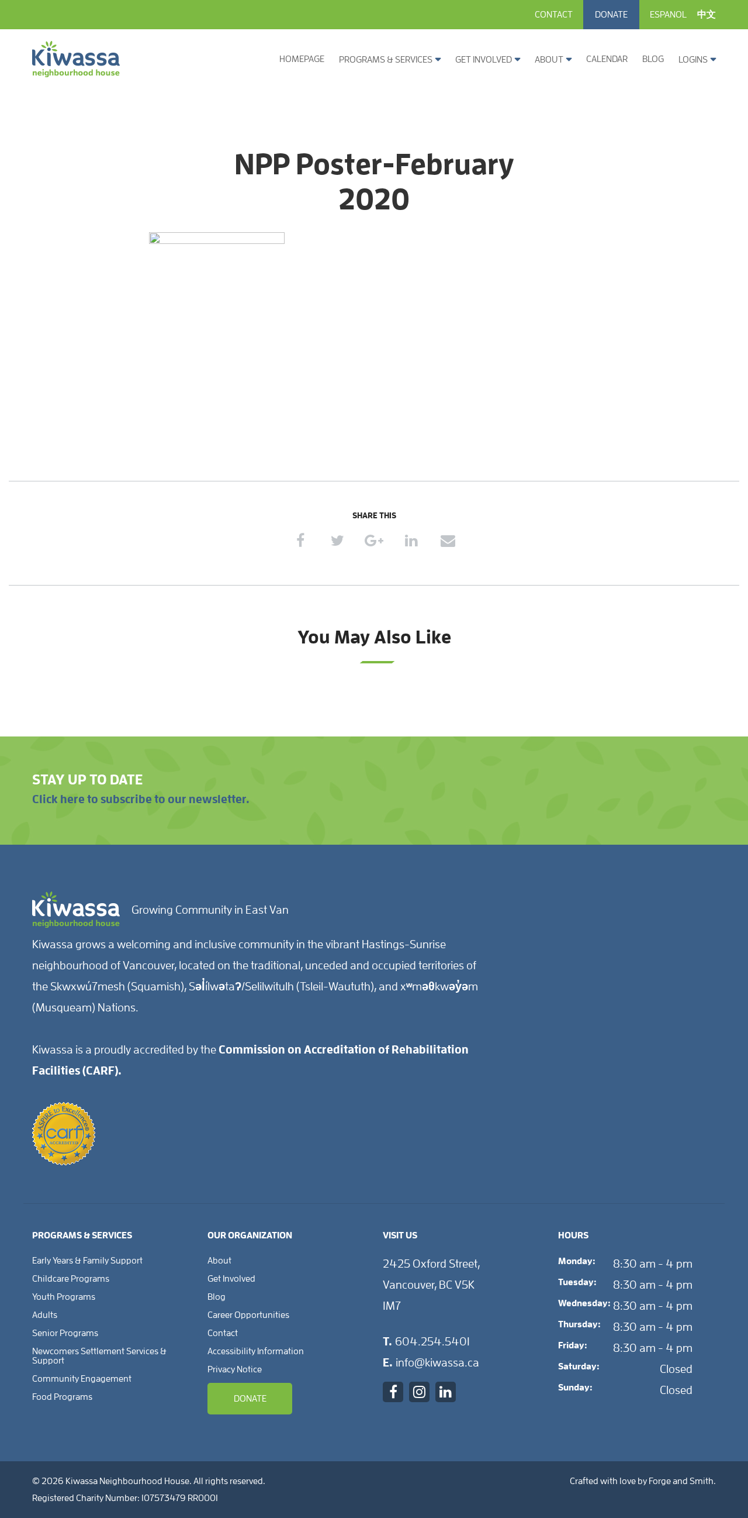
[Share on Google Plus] (374, 541)
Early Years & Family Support (87, 1260)
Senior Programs (65, 1333)
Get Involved (483, 59)
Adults (44, 1315)
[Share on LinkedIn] (411, 541)
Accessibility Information (255, 1351)
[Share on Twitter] (337, 541)
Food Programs (62, 1397)
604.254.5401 (432, 1341)
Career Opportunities (248, 1315)
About (549, 59)
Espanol (668, 14)
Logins (693, 59)
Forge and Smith (681, 1481)
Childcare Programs (70, 1278)
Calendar (607, 59)
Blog (653, 59)
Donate (611, 14)
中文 (706, 14)
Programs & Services (385, 59)
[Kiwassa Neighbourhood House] (76, 72)
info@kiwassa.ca (437, 1362)
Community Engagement (81, 1378)
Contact (554, 14)
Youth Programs (63, 1297)
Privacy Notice (234, 1369)
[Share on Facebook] (301, 541)
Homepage (301, 59)
